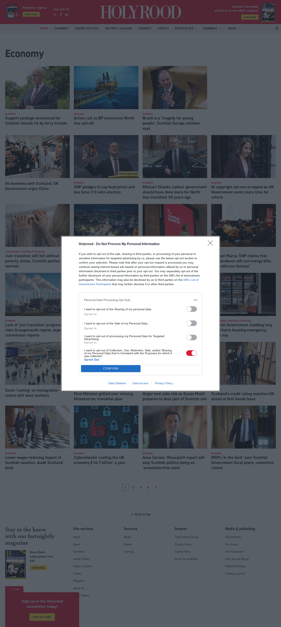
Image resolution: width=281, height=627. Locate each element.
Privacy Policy (164, 383)
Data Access (140, 383)
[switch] (191, 309)
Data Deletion (117, 383)
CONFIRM (110, 368)
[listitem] (140, 300)
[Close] (212, 244)
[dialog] (140, 313)
